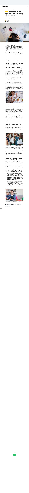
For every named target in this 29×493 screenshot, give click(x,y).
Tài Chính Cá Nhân (7, 9)
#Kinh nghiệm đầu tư (7, 204)
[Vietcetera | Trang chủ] (5, 6)
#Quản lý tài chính (13, 204)
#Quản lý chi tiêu (7, 206)
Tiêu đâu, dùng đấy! (14, 9)
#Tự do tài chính (19, 204)
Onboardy (6, 11)
